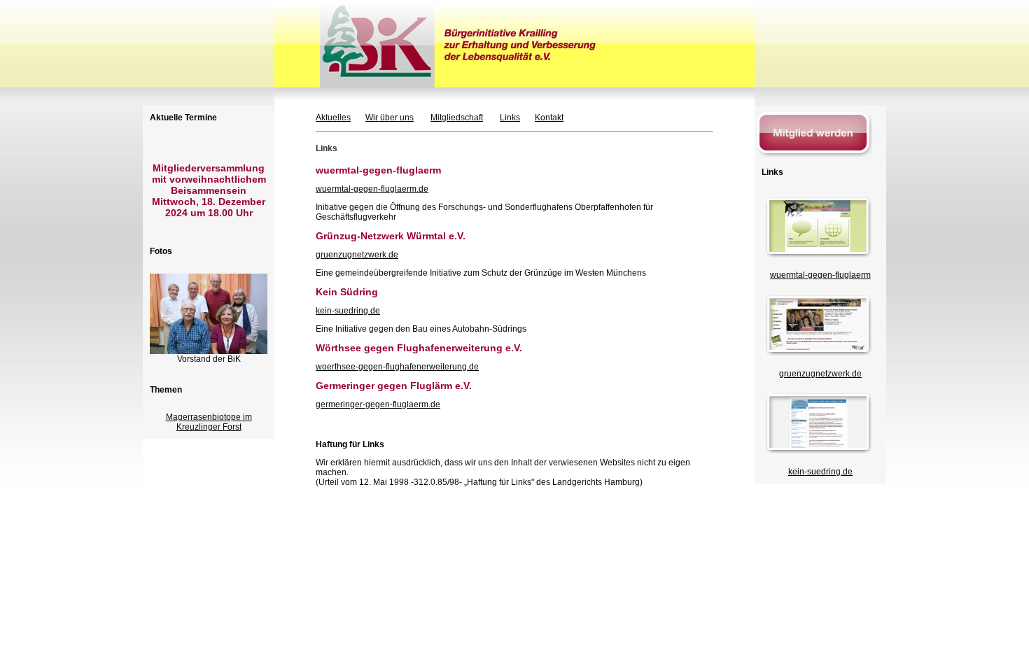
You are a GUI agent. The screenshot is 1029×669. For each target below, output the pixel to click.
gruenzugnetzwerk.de (357, 255)
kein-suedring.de (348, 311)
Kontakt (549, 117)
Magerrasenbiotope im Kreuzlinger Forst (209, 422)
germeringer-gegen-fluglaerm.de (378, 404)
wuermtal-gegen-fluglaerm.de (372, 189)
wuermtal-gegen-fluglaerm (820, 275)
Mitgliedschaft (456, 117)
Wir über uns (389, 117)
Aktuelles (333, 117)
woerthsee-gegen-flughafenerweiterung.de (397, 367)
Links (510, 117)
